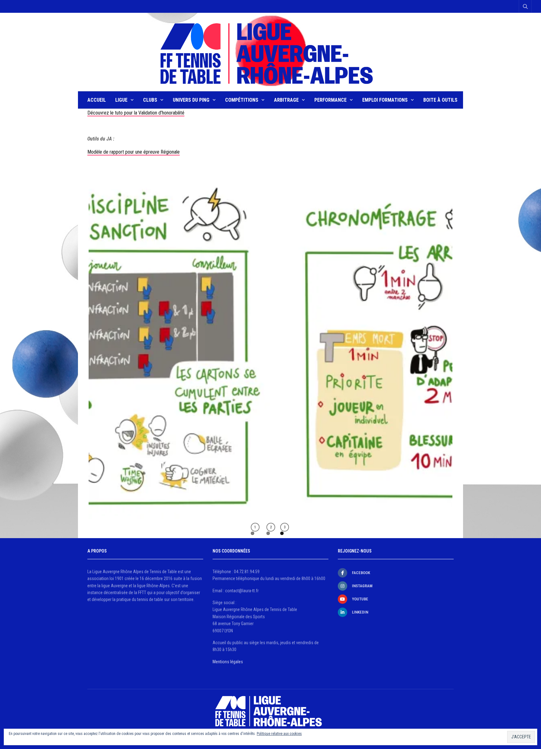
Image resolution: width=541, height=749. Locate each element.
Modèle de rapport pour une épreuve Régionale (133, 152)
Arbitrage (286, 100)
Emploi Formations (385, 100)
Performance (330, 100)
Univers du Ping (191, 100)
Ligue (121, 100)
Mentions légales (228, 661)
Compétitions (241, 100)
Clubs (150, 100)
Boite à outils (440, 100)
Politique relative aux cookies (279, 733)
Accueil (96, 100)
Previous (79, 337)
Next (462, 337)
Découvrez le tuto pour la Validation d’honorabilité (135, 113)
